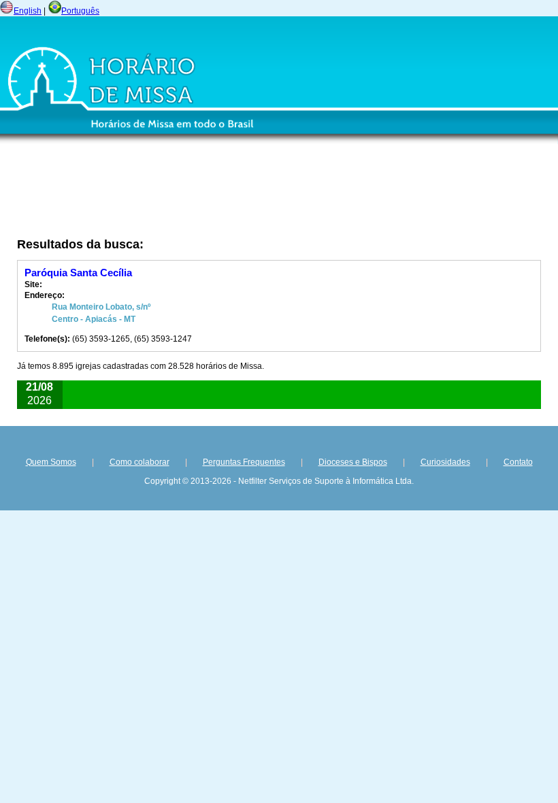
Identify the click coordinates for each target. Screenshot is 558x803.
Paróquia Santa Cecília (78, 272)
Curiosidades (445, 462)
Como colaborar (139, 462)
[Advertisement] (200, 195)
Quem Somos (51, 462)
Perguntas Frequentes (244, 462)
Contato (518, 462)
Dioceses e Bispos (352, 462)
